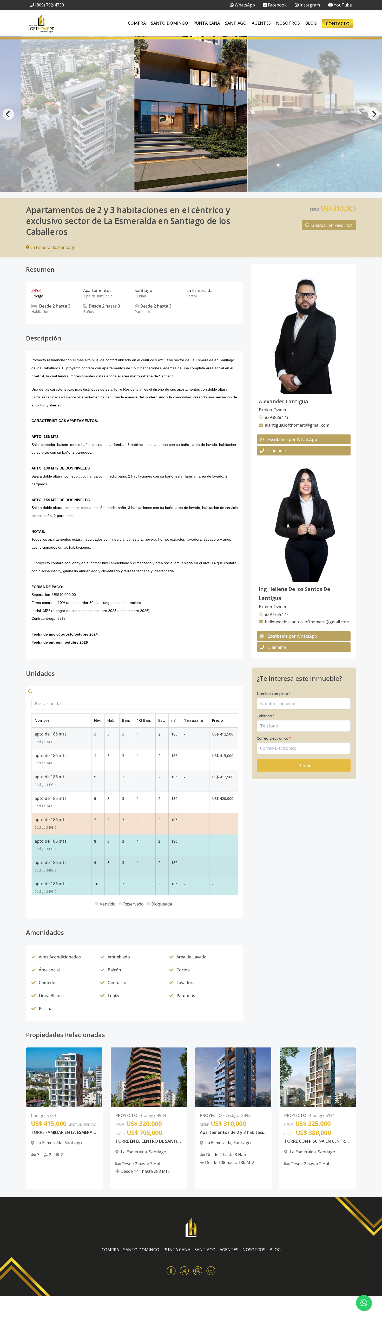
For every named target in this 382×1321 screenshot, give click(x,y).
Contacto (338, 23)
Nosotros (288, 23)
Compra (137, 23)
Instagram (309, 5)
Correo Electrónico (274, 738)
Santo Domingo (169, 23)
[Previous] (8, 114)
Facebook (277, 5)
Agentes (261, 23)
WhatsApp (244, 5)
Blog (311, 23)
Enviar (305, 765)
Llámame (277, 450)
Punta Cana (206, 23)
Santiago (236, 23)
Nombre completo (274, 693)
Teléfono (266, 715)
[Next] (373, 114)
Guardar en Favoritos (332, 225)
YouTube (342, 5)
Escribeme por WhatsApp (292, 439)
